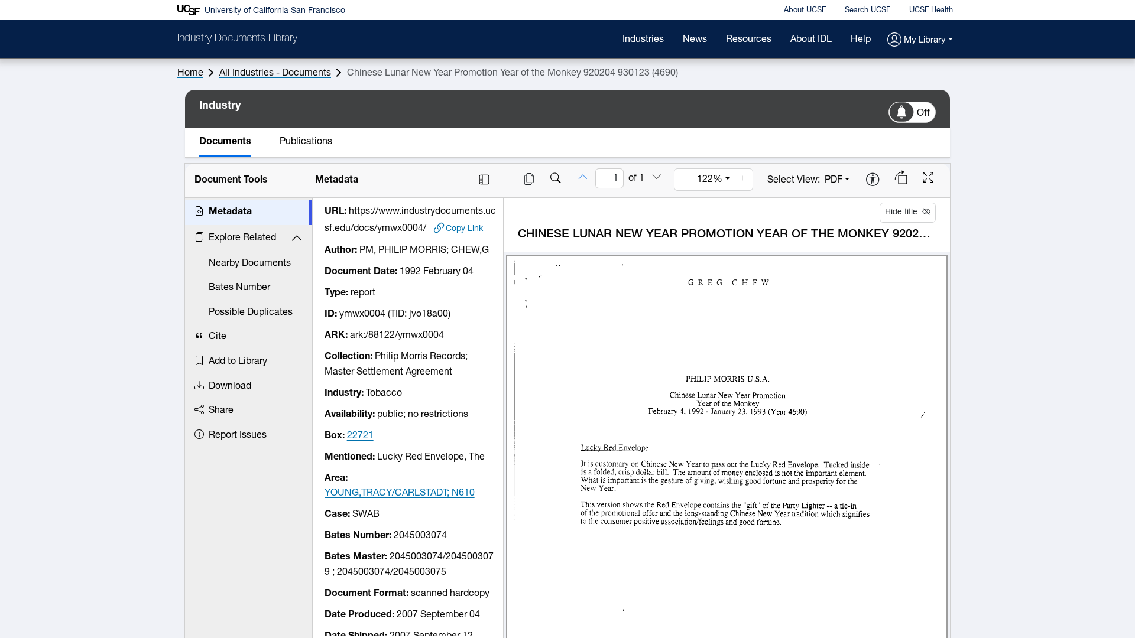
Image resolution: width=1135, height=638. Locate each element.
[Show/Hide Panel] (484, 179)
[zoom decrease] (684, 179)
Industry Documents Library (237, 39)
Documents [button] (225, 142)
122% (709, 179)
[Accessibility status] (872, 180)
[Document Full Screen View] (928, 179)
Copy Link (464, 228)
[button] (920, 40)
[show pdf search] (555, 179)
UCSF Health (931, 10)
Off (923, 113)
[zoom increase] (742, 179)
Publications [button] (306, 142)
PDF (833, 180)
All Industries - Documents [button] (275, 73)
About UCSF (805, 10)
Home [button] (190, 73)
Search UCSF (867, 10)
